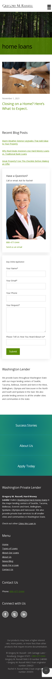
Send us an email (14, 247)
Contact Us (7, 569)
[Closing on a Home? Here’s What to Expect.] (26, 77)
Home (5, 544)
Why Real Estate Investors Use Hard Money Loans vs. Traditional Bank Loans (25, 152)
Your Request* (13, 305)
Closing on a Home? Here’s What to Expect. (23, 106)
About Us (6, 556)
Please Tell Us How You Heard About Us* (25, 336)
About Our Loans (10, 552)
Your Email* (11, 280)
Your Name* (12, 268)
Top (46, 670)
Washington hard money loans (32, 499)
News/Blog (7, 561)
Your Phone (11, 293)
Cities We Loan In (27, 523)
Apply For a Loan (10, 565)
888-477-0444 (12, 242)
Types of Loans (10, 548)
